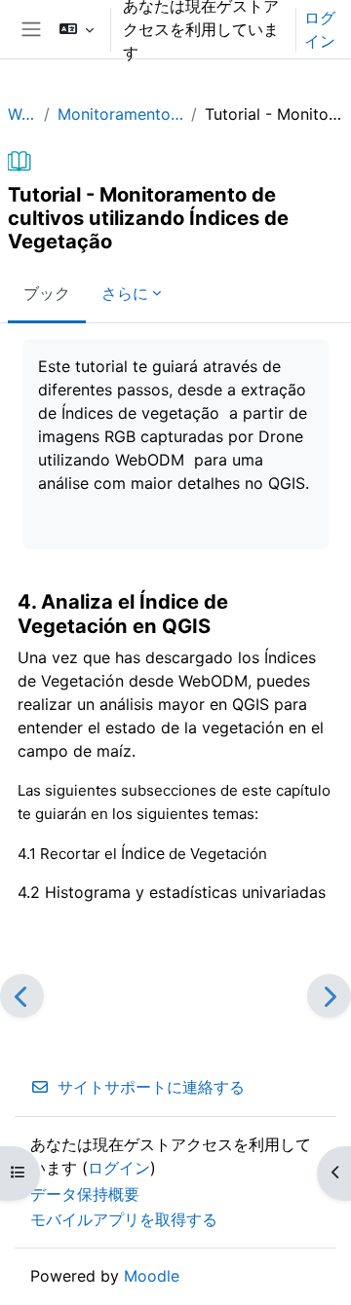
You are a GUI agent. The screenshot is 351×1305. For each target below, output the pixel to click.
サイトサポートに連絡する (151, 1087)
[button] (76, 29)
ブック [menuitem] (46, 293)
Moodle (151, 1276)
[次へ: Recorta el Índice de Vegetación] (329, 996)
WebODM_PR (22, 114)
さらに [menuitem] (124, 293)
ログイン (319, 29)
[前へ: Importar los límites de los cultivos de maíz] (22, 996)
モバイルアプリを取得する (123, 1219)
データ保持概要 (84, 1194)
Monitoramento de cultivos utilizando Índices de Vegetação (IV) (121, 114)
